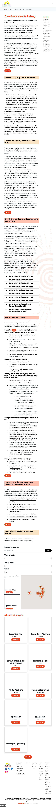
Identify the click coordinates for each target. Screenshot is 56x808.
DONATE (41, 773)
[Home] (6, 3)
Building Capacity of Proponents (20, 440)
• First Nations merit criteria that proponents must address (47, 32)
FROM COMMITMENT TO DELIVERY (48, 791)
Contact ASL (13, 461)
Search (48, 550)
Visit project (15, 639)
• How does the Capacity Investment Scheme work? (47, 26)
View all (27, 757)
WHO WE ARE (20, 768)
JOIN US (40, 766)
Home (5, 9)
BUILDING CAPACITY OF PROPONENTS (48, 786)
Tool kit (11, 9)
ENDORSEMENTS (20, 773)
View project (9, 592)
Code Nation (30, 803)
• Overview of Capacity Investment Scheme (47, 21)
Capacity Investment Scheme (14, 83)
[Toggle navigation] (53, 4)
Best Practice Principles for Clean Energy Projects (22, 434)
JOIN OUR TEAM (40, 777)
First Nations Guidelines (21, 452)
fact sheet (9, 269)
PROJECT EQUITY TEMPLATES (47, 781)
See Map (8, 71)
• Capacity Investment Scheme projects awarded (47, 49)
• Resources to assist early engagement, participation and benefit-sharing (46, 43)
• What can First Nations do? (46, 37)
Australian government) (23, 104)
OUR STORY (19, 763)
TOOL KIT (47, 763)
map (14, 330)
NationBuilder (35, 803)
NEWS (27, 763)
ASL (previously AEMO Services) (22, 158)
